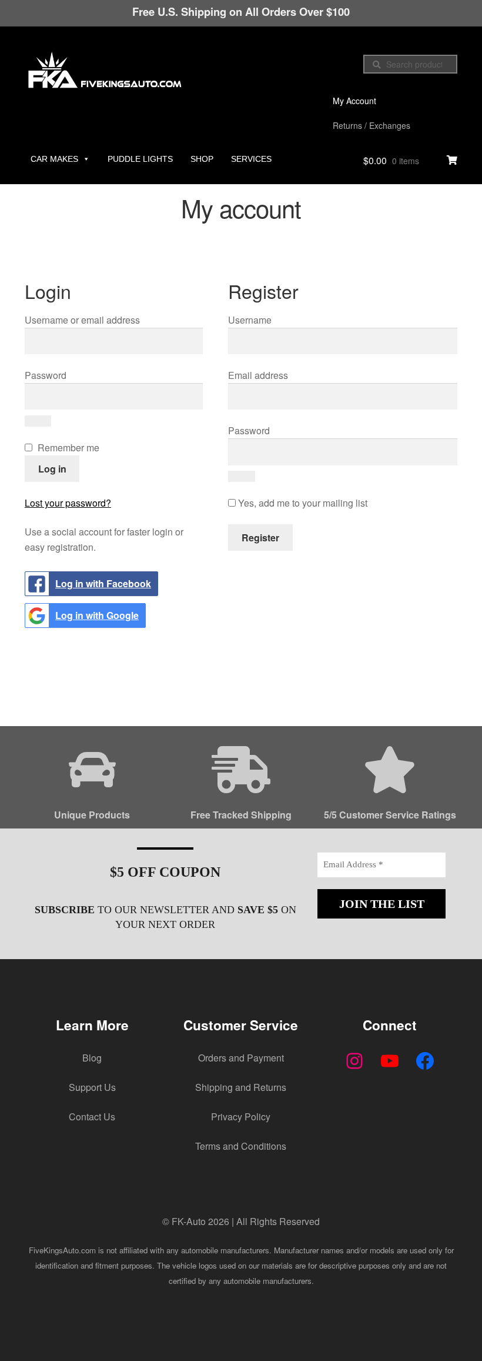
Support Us (92, 1087)
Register (260, 537)
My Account (354, 101)
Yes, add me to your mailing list (301, 503)
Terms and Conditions (240, 1146)
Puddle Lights (140, 159)
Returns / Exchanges (371, 125)
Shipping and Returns (240, 1087)
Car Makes (54, 159)
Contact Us (92, 1116)
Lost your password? (68, 503)
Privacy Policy (240, 1116)
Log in (52, 468)
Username (272, 319)
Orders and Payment (241, 1057)
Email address (280, 375)
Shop (201, 159)
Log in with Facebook (103, 583)
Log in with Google (97, 615)
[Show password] (38, 421)
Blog (92, 1057)
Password (68, 375)
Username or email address (104, 319)
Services (251, 159)
